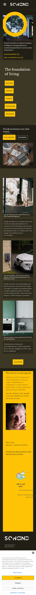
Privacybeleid (21, 592)
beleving (9, 83)
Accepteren (18, 578)
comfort (9, 91)
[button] (33, 553)
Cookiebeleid (13, 592)
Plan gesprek (9, 137)
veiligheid (10, 114)
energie (9, 98)
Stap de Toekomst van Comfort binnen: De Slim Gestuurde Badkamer (17, 215)
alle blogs (18, 362)
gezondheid (10, 106)
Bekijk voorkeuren (18, 588)
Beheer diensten (17, 572)
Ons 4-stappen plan (12, 57)
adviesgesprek (10, 54)
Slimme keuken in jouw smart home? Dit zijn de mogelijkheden (18, 338)
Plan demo (22, 137)
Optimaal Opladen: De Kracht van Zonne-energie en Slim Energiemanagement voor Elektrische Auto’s (17, 277)
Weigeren (18, 583)
